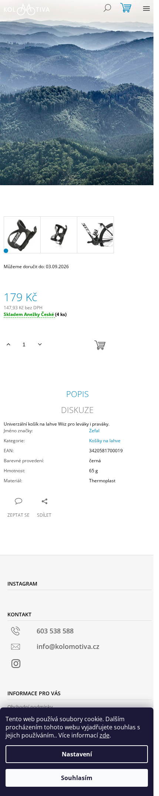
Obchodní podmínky (30, 706)
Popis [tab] (77, 393)
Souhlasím (76, 778)
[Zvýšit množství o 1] (8, 344)
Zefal (94, 430)
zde (104, 735)
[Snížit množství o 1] (39, 344)
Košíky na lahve (105, 440)
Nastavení (77, 754)
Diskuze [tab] (77, 409)
